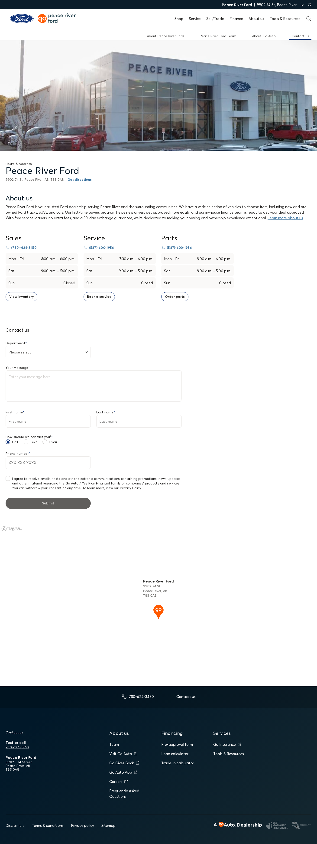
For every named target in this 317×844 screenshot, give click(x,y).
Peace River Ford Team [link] (218, 36)
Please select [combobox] (20, 352)
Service (195, 18)
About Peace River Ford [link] (165, 36)
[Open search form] (308, 18)
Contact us (14, 732)
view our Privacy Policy (123, 488)
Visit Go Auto (120, 753)
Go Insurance (224, 744)
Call (15, 442)
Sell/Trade (215, 18)
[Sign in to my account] (309, 5)
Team (114, 744)
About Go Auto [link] (264, 36)
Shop (179, 18)
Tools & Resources (285, 18)
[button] (158, 611)
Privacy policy (82, 825)
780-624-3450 (17, 747)
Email (53, 442)
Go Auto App (120, 772)
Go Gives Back (121, 763)
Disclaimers (15, 825)
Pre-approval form (177, 744)
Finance (236, 18)
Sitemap (108, 825)
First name (15, 412)
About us (256, 18)
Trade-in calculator (177, 763)
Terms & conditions (48, 825)
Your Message (18, 368)
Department (16, 343)
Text (33, 442)
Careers (115, 781)
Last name (105, 412)
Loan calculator (174, 753)
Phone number (18, 453)
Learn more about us (285, 218)
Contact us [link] (300, 36)
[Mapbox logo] (11, 528)
